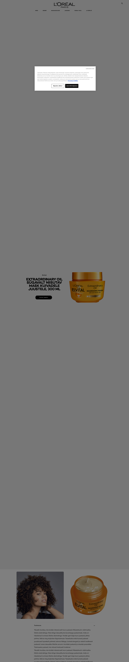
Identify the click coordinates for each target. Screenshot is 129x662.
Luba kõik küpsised (71, 85)
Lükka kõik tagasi (90, 68)
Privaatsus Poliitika (73, 80)
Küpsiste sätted (57, 85)
